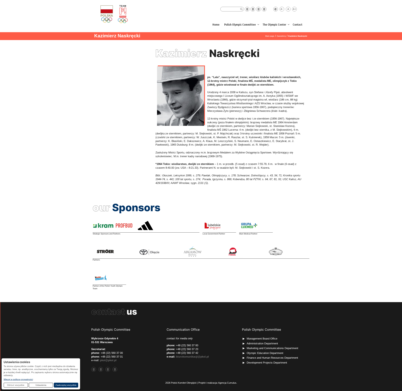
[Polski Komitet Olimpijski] (113, 13)
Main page (269, 36)
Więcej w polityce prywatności (18, 379)
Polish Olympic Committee (240, 24)
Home (216, 24)
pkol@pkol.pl (108, 360)
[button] (258, 24)
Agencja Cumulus (227, 382)
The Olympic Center (274, 24)
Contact (297, 24)
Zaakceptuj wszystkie (65, 385)
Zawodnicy (281, 36)
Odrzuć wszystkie (15, 385)
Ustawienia (40, 385)
